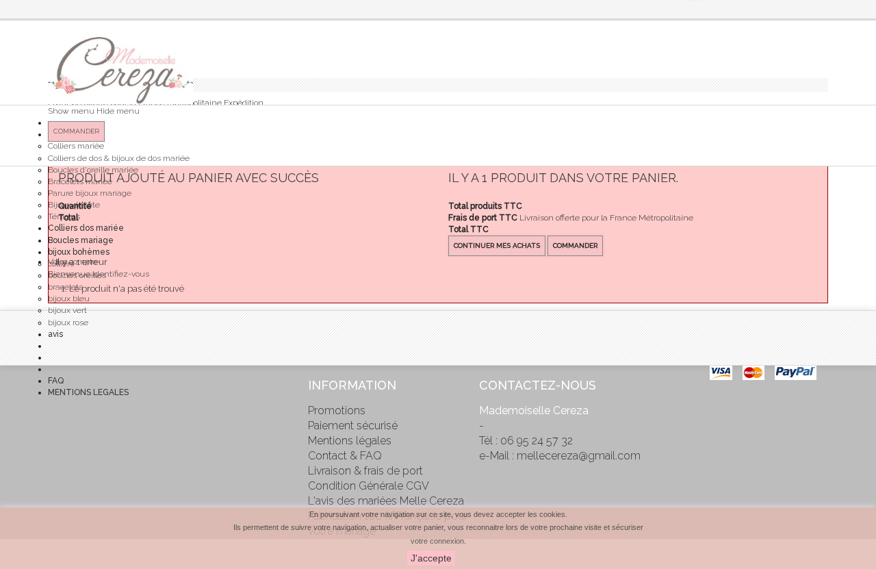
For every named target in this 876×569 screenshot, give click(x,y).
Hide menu (118, 111)
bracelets (65, 287)
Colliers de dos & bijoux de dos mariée (119, 158)
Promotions (336, 410)
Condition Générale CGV (368, 485)
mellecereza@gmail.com (579, 455)
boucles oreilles (77, 275)
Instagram (58, 441)
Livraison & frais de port (365, 470)
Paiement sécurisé (353, 425)
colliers (61, 263)
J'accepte (431, 558)
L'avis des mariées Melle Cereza (386, 500)
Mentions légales (349, 440)
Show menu (71, 111)
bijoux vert (67, 310)
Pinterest (58, 413)
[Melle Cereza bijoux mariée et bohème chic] (120, 70)
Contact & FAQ (345, 455)
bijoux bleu (69, 298)
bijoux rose (68, 322)
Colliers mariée (76, 146)
